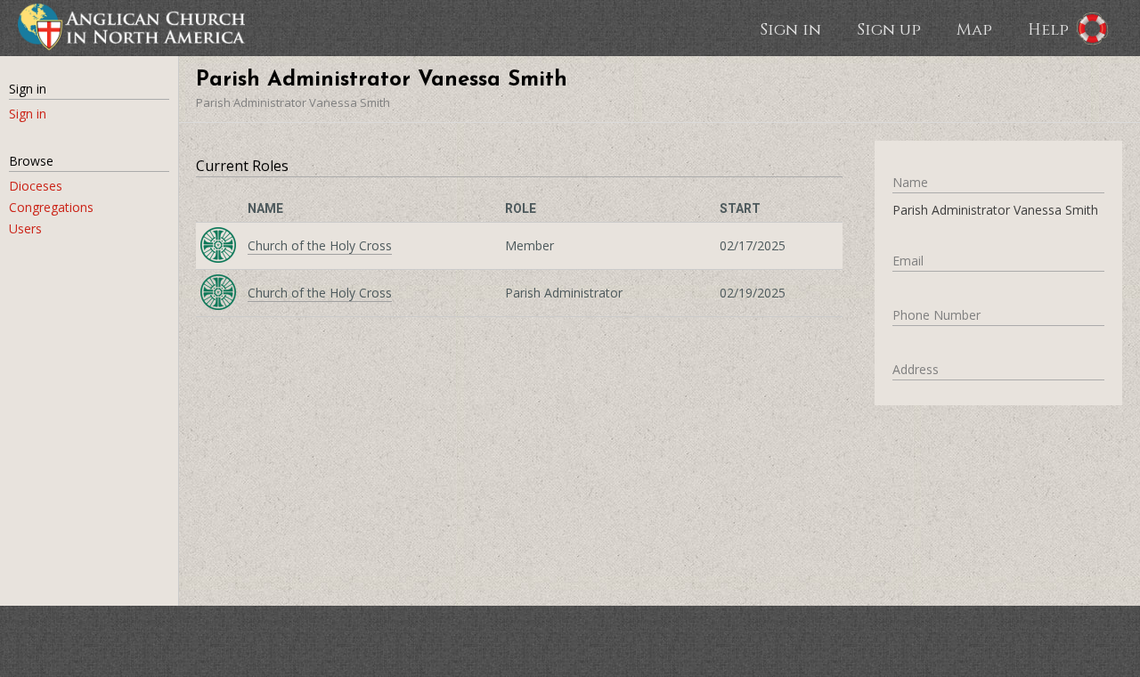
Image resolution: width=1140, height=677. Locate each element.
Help (1048, 28)
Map (974, 28)
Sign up (889, 28)
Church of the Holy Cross (320, 245)
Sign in (790, 28)
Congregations (51, 207)
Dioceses (35, 185)
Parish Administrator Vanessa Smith (293, 102)
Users (25, 228)
